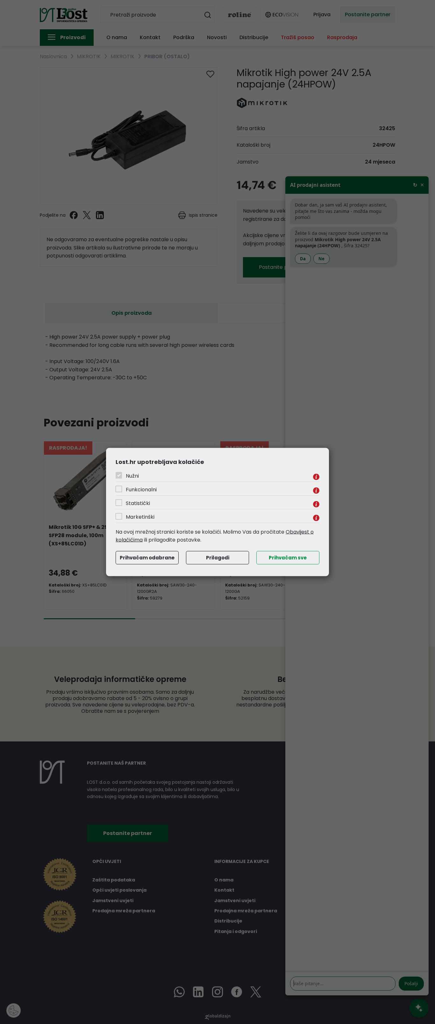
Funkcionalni (141, 489)
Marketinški (140, 516)
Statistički (138, 503)
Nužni (132, 475)
